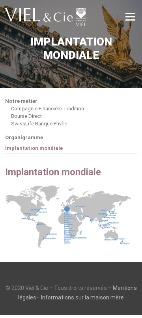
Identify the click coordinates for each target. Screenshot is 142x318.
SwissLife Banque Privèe (39, 124)
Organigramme (24, 137)
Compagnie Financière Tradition (47, 109)
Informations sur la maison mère (82, 297)
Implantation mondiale (34, 148)
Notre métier (21, 101)
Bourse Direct (26, 116)
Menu (130, 16)
